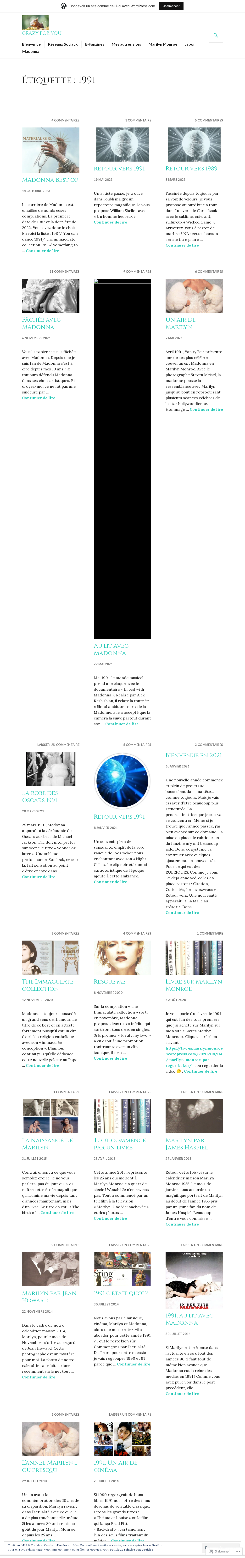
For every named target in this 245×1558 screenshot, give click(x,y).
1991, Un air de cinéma (116, 1466)
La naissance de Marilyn (47, 1144)
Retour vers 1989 (191, 169)
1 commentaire (138, 120)
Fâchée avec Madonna (41, 323)
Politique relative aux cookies (131, 1549)
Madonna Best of (50, 180)
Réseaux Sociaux (63, 44)
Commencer (171, 6)
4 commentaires (65, 120)
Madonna (30, 51)
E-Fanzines (94, 44)
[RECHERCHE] (216, 35)
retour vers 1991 (119, 169)
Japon (190, 44)
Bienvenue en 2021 (194, 755)
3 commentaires (209, 745)
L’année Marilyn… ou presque (49, 1466)
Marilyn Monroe (163, 44)
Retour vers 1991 (119, 817)
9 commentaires (137, 271)
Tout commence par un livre (120, 1144)
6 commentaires (209, 271)
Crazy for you (42, 33)
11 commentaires (64, 271)
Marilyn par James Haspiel (187, 1144)
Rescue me (109, 982)
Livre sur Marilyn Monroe (194, 985)
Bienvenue (31, 44)
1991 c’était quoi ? (121, 1293)
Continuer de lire (42, 250)
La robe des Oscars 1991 (40, 796)
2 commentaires (65, 1245)
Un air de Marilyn (181, 323)
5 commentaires (209, 120)
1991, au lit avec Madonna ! (189, 1319)
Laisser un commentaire (58, 745)
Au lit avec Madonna (111, 649)
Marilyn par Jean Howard (49, 1296)
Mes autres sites (126, 44)
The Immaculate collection (47, 985)
